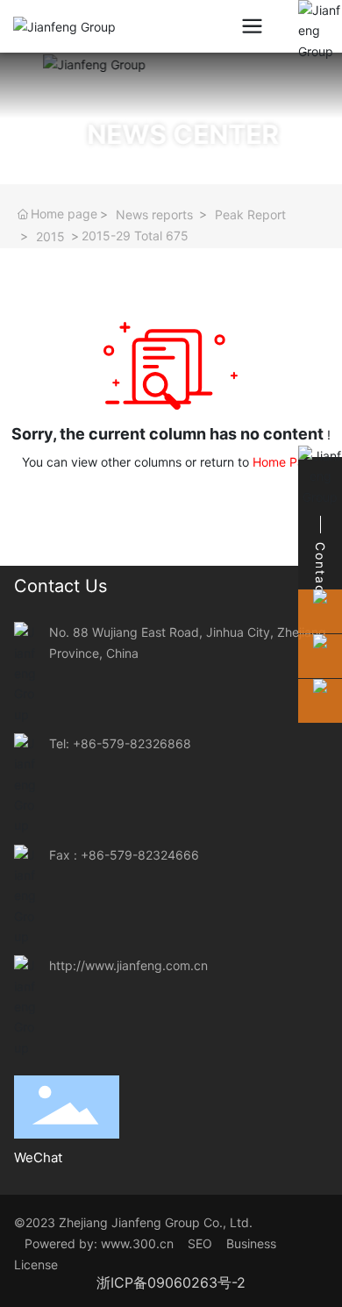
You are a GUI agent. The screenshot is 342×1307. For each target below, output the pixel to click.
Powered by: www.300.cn (97, 1243)
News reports (154, 214)
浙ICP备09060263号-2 (171, 1282)
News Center (159, 134)
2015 (50, 236)
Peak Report (250, 214)
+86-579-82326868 (132, 743)
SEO (205, 1243)
